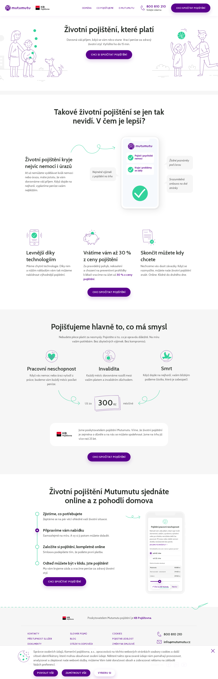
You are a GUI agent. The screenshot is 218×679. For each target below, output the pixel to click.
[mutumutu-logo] (17, 8)
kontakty (33, 633)
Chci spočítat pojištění (190, 8)
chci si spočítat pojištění (109, 54)
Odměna (86, 8)
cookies (117, 633)
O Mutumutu (126, 8)
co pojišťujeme (105, 8)
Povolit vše (45, 672)
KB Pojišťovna (142, 618)
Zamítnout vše (76, 672)
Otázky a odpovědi (81, 643)
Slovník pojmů (78, 633)
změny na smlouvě (123, 643)
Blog (73, 638)
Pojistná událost (123, 638)
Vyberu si (104, 672)
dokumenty (34, 643)
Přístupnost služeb (40, 638)
